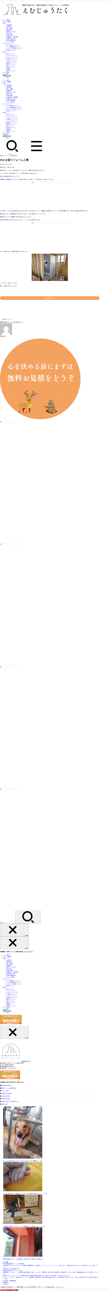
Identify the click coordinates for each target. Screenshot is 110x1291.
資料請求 (5, 1282)
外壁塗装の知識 (6, 1098)
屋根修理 (9, 30)
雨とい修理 (9, 28)
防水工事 (9, 33)
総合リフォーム (4, 155)
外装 (4, 23)
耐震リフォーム (10, 70)
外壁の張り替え (10, 38)
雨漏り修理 (9, 35)
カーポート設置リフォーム (14, 48)
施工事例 (5, 74)
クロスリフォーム (11, 55)
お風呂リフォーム (11, 59)
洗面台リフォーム (11, 62)
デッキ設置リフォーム (12, 45)
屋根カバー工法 (10, 31)
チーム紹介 (6, 72)
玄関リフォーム (10, 50)
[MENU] (36, 151)
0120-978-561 (12, 1068)
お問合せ (5, 1284)
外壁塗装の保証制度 (7, 1093)
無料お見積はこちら (50, 298)
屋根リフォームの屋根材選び (8, 1088)
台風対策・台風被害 (12, 36)
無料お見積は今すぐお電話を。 (9, 1290)
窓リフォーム (10, 65)
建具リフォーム (10, 64)
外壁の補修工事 (10, 40)
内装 (4, 52)
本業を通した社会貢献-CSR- (11, 1269)
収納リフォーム (10, 67)
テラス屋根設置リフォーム (14, 47)
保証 (7, 77)
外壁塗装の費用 (6, 1096)
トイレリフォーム (11, 60)
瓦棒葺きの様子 (8, 219)
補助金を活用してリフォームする (13, 1270)
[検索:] (7, 922)
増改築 (8, 69)
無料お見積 (4, 1104)
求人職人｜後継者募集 (9, 1280)
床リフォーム (10, 53)
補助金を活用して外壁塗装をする (10, 1101)
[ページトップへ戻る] (18, 1290)
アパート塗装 (10, 42)
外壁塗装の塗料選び (6, 1085)
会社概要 (5, 1262)
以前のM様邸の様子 (5, 176)
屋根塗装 (9, 26)
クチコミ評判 (5, 1090)
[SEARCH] (12, 151)
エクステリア (7, 43)
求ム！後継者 (7, 21)
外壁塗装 (9, 25)
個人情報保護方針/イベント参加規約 (13, 1263)
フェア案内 (6, 20)
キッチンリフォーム (12, 57)
